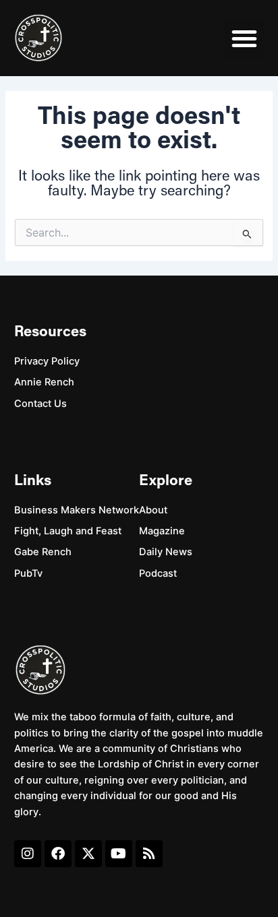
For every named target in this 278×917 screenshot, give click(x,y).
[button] (244, 38)
